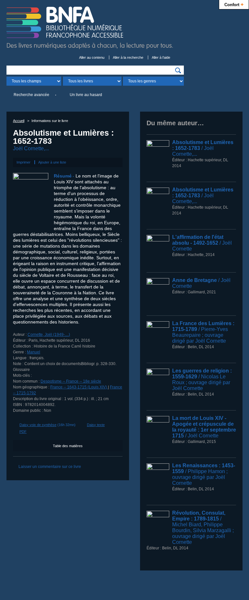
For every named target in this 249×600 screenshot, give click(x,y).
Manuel (33, 352)
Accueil (18, 121)
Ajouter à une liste (52, 162)
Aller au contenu (91, 57)
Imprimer (23, 162)
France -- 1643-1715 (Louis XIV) (79, 387)
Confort (233, 4)
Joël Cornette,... (31, 148)
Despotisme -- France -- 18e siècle (71, 381)
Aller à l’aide (161, 57)
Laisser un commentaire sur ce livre (49, 466)
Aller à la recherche (128, 57)
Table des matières (68, 446)
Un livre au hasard (86, 94)
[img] (178, 70)
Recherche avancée (31, 94)
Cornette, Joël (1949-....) (49, 334)
